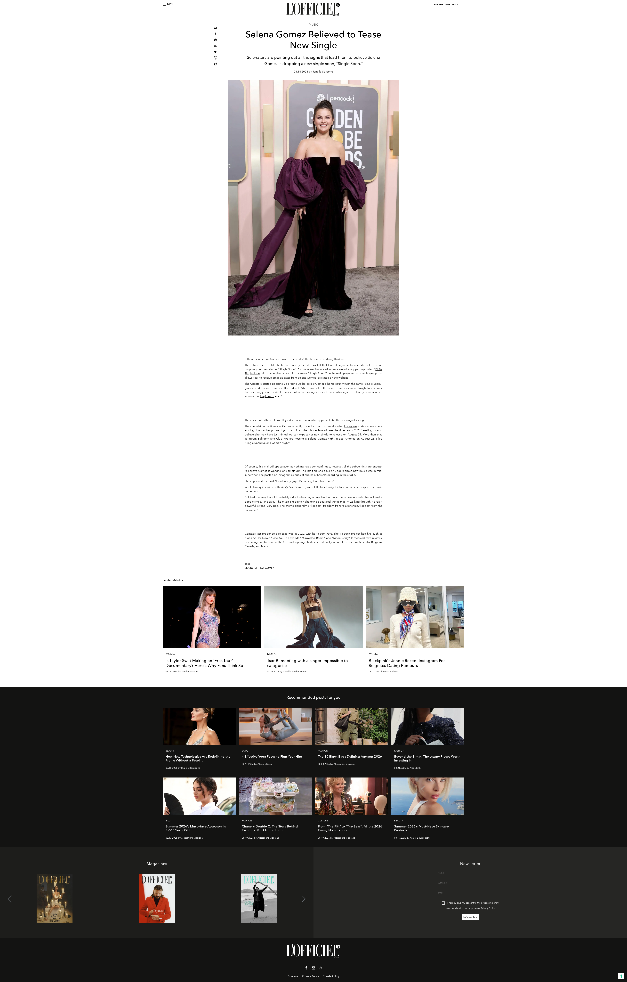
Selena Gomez (270, 359)
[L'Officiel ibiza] (313, 9)
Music (313, 24)
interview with (277, 487)
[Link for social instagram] (313, 968)
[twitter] (215, 52)
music (249, 567)
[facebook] (215, 34)
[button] (304, 899)
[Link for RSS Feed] (320, 968)
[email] (215, 28)
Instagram (350, 426)
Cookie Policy (331, 976)
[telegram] (215, 64)
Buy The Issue (442, 4)
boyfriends (267, 396)
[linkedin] (215, 46)
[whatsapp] (215, 58)
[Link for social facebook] (306, 968)
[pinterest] (215, 40)
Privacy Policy (488, 908)
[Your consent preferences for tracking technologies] (621, 976)
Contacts (293, 976)
